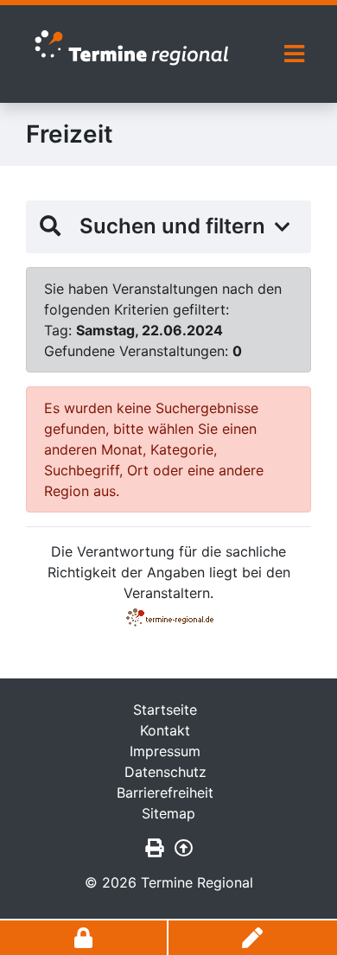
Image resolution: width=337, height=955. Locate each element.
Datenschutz (165, 771)
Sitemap (168, 813)
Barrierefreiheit (165, 792)
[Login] (84, 937)
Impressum (165, 751)
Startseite (165, 709)
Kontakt (165, 730)
